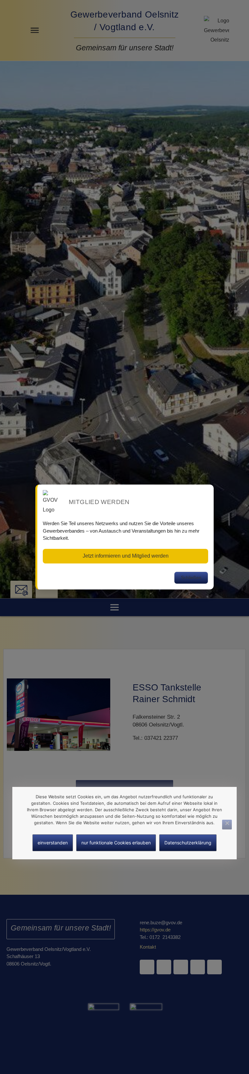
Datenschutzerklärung (187, 842)
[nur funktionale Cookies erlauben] (227, 824)
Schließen (191, 577)
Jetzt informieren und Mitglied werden (126, 556)
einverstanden (53, 842)
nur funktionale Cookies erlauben (116, 842)
